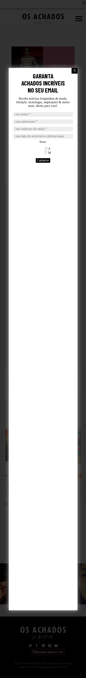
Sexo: (43, 142)
